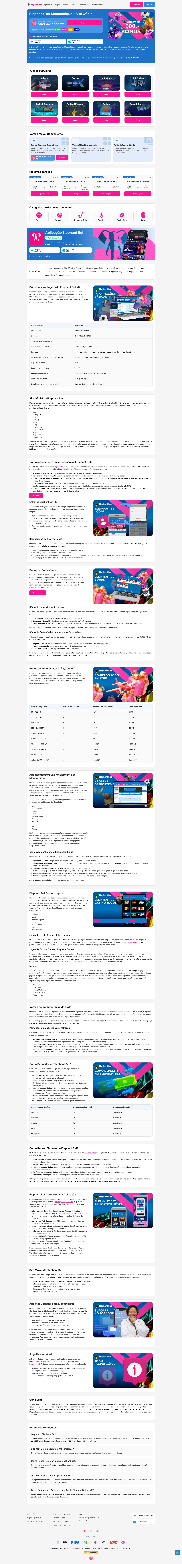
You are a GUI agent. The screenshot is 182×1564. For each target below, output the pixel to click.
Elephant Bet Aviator (129, 942)
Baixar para (38, 41)
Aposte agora (44, 194)
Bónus (65, 5)
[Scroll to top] (177, 1552)
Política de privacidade (62, 1514)
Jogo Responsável (34, 1518)
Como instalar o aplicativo (39, 256)
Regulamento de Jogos (62, 1525)
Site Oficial (68, 268)
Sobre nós (31, 1514)
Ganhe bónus (37, 593)
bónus (32, 582)
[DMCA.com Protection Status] (91, 1552)
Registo (58, 5)
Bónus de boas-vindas (94, 268)
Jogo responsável (136, 271)
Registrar (136, 5)
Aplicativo (48, 5)
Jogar (44, 94)
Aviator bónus (112, 268)
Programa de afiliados (35, 1521)
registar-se (59, 467)
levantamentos (90, 1153)
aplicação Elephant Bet (64, 1202)
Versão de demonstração (54, 271)
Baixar (149, 5)
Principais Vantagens (52, 268)
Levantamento (96, 5)
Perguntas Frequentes (64, 275)
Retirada (82, 271)
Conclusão (48, 275)
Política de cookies (60, 1518)
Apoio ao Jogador (118, 271)
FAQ (81, 1514)
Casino (143, 268)
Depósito (82, 5)
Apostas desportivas (129, 268)
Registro (79, 268)
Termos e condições (61, 1521)
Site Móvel (104, 271)
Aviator (73, 5)
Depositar (71, 271)
